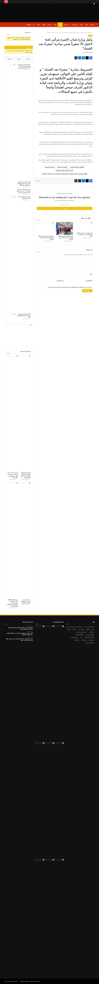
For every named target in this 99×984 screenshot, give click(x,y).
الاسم (90, 274)
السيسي (69, 629)
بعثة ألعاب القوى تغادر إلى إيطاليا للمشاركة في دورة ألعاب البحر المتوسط (65, 237)
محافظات (28, 24)
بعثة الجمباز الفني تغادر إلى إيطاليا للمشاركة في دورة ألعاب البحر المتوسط (46, 237)
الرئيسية (92, 24)
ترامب (81, 637)
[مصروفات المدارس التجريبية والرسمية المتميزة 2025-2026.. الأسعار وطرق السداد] (11, 122)
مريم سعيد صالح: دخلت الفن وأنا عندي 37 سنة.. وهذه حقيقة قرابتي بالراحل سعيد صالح (23, 191)
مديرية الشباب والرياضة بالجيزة (64, 170)
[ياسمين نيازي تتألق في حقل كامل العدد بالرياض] (11, 254)
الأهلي (93, 629)
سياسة (81, 24)
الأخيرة (18, 59)
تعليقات (9, 59)
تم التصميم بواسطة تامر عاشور (11, 981)
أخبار (86, 24)
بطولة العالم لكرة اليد (79, 634)
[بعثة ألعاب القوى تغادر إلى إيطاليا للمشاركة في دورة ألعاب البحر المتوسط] (64, 228)
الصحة (38, 24)
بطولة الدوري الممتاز (90, 634)
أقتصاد (43, 24)
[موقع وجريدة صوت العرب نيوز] (49, 12)
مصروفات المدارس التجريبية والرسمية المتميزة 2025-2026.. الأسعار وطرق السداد (24, 66)
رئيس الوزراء (91, 640)
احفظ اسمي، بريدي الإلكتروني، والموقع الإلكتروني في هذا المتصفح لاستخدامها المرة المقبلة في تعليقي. (69, 287)
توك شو (49, 24)
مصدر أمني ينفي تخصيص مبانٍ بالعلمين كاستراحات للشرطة (25, 601)
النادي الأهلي (91, 632)
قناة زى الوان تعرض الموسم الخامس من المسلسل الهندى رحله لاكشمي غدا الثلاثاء (23, 183)
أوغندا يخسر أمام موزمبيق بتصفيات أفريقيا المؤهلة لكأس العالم (23, 315)
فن (34, 24)
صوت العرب (74, 24)
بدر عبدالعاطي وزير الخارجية (81, 632)
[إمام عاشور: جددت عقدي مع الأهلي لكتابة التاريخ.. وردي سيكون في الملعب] (83, 227)
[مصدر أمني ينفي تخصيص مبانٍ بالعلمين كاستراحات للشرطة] (24, 540)
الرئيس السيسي (81, 629)
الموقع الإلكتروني (88, 280)
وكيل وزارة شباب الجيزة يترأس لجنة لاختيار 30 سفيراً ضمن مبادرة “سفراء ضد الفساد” (64, 174)
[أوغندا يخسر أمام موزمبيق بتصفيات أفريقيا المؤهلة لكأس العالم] (11, 316)
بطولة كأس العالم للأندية (89, 637)
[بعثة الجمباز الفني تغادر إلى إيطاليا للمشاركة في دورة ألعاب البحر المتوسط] (45, 228)
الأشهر (28, 59)
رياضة (60, 24)
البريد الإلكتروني (59, 280)
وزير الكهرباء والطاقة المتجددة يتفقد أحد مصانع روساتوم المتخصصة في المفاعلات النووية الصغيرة (12, 603)
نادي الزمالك (76, 640)
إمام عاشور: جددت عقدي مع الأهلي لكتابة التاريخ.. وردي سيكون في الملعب (84, 234)
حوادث (55, 24)
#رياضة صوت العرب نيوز (89, 626)
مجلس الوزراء (84, 640)
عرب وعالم (66, 24)
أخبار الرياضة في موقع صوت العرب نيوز (74, 626)
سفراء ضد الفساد (61, 167)
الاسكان (87, 629)
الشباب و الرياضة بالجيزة (76, 167)
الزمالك (74, 629)
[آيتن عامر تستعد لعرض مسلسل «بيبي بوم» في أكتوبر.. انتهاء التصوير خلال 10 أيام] (12, 413)
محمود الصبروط (49, 167)
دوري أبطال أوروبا (74, 637)
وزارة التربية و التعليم (90, 642)
